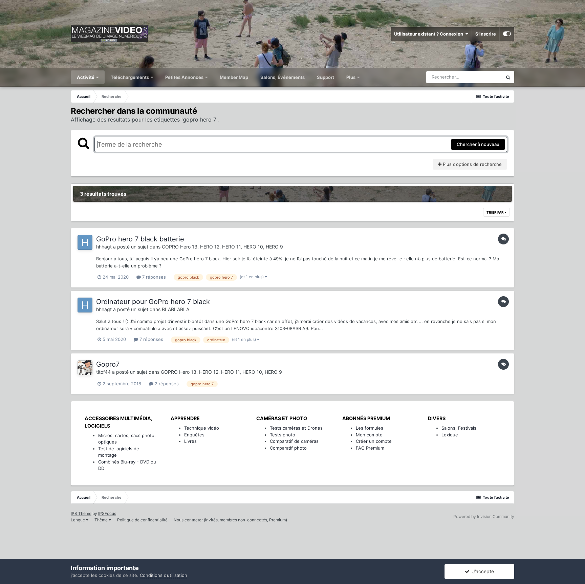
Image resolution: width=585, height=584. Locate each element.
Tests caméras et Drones (296, 428)
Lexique (449, 434)
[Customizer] (507, 34)
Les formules (369, 428)
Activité (86, 77)
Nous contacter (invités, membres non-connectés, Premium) (230, 519)
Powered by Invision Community (483, 516)
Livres (190, 441)
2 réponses (166, 383)
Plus (351, 77)
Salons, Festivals (458, 428)
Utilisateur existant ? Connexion (429, 34)
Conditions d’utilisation (163, 575)
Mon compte (369, 434)
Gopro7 (108, 364)
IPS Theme (81, 513)
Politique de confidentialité (142, 519)
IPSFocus (107, 513)
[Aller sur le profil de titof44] (85, 367)
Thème (101, 519)
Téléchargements (130, 77)
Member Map (234, 77)
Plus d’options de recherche (471, 164)
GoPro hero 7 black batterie (140, 239)
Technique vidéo (201, 428)
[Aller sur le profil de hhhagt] (85, 242)
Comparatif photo (288, 448)
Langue (78, 519)
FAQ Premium (370, 448)
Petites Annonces (184, 77)
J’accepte (482, 571)
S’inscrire (485, 34)
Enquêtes (194, 434)
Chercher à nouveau (478, 144)
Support (325, 77)
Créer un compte (374, 441)
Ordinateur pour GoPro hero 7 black (153, 302)
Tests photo (282, 434)
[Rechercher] (508, 77)
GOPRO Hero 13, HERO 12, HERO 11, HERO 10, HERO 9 (222, 247)
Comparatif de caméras (294, 441)
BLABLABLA (175, 309)
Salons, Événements (282, 77)
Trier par (495, 212)
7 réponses (153, 277)
